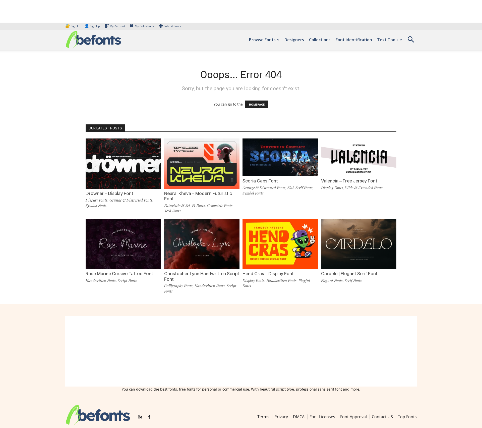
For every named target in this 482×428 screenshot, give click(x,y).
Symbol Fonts (96, 205)
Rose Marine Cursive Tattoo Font (119, 273)
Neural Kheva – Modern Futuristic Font (198, 196)
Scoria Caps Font (260, 180)
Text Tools (387, 39)
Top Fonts (407, 416)
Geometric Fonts (219, 205)
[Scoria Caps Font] (280, 157)
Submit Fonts (172, 26)
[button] (411, 41)
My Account (117, 26)
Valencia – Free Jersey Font (349, 180)
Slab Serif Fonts (300, 187)
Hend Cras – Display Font (268, 273)
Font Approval (353, 416)
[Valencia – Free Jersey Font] (358, 157)
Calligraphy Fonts (178, 285)
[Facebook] (149, 417)
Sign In (72, 26)
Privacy (281, 416)
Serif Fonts (353, 280)
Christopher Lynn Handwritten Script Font (201, 276)
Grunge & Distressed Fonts (130, 200)
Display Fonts (96, 200)
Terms (263, 416)
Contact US (382, 416)
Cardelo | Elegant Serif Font (349, 273)
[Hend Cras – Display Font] (280, 243)
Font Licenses (322, 416)
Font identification (354, 39)
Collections (320, 39)
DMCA (299, 416)
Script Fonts (127, 280)
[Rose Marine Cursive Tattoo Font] (123, 243)
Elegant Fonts (332, 280)
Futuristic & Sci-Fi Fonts (184, 205)
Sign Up (92, 26)
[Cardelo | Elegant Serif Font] (358, 243)
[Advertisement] (241, 351)
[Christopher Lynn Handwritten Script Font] (201, 243)
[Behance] (140, 417)
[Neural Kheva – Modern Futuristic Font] (201, 163)
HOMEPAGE (257, 104)
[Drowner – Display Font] (123, 163)
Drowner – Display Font (109, 193)
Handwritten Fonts (101, 280)
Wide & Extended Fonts (364, 187)
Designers (294, 39)
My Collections (144, 26)
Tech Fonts (172, 210)
